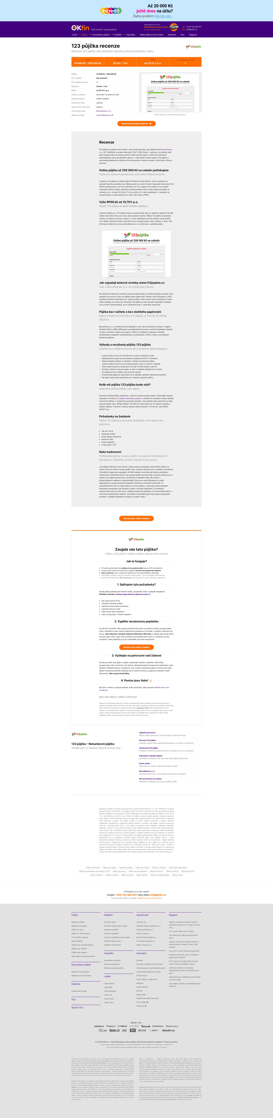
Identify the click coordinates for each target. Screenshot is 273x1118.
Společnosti (142, 915)
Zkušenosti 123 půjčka (148, 748)
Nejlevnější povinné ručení (151, 35)
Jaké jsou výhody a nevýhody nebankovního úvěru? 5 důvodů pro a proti (184, 970)
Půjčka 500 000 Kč (93, 868)
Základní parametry (147, 733)
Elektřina (172, 35)
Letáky (107, 976)
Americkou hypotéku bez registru (187, 1097)
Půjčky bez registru (109, 868)
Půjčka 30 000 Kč (96, 875)
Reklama (139, 983)
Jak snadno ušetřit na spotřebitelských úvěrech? (184, 985)
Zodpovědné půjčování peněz (148, 972)
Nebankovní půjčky (126, 868)
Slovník (139, 991)
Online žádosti (142, 987)
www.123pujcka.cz (103, 115)
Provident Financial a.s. (145, 941)
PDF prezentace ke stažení (150, 779)
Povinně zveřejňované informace (149, 964)
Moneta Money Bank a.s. (146, 937)
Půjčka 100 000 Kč (156, 871)
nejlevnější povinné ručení (182, 1063)
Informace (141, 953)
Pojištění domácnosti (112, 945)
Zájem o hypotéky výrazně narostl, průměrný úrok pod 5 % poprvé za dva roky (184, 925)
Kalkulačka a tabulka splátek (150, 756)
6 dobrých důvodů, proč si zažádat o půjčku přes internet (184, 956)
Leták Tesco (109, 1002)
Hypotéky (130, 35)
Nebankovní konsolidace (81, 976)
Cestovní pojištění (111, 933)
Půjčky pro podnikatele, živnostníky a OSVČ (94, 871)
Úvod (74, 35)
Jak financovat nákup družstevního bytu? (183, 936)
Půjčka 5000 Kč (142, 875)
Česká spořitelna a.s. (144, 930)
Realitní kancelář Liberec (146, 998)
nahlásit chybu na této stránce (149, 898)
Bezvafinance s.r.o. (103, 111)
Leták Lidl (108, 995)
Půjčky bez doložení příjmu (160, 875)
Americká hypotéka (112, 964)
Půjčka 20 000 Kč (112, 875)
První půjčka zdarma (79, 937)
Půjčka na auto (177, 875)
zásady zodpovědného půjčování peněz (132, 594)
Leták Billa (108, 987)
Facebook (140, 1006)
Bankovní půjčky (78, 922)
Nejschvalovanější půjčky (178, 868)
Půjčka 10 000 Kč (127, 875)
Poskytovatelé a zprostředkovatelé (150, 968)
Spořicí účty (77, 1007)
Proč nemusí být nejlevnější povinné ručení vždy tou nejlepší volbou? (183, 962)
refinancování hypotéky (169, 1099)
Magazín (193, 35)
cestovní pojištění (169, 1077)
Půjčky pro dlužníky (159, 868)
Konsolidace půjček (101, 35)
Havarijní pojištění (111, 930)
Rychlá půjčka (77, 941)
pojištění (73, 1087)
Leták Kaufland (110, 991)
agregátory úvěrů (143, 708)
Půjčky (85, 35)
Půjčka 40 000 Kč (188, 871)
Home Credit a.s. (143, 933)
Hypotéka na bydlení (112, 960)
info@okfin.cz (191, 29)
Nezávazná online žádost (136, 518)
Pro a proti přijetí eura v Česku (181, 931)
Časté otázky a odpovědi (146, 979)
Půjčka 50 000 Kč (172, 871)
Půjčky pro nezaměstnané (138, 871)
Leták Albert (109, 983)
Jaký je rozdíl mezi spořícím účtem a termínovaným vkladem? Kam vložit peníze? (184, 944)
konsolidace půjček (100, 1063)
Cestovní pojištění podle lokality (117, 937)
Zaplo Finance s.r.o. (144, 945)
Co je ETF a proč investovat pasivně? (184, 951)
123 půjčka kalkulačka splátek (128, 398)
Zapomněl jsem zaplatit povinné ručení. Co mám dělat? (185, 978)
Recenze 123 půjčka (147, 740)
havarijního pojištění (151, 1067)
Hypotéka (142, 1087)
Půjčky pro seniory (119, 871)
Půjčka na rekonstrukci (80, 933)
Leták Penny (109, 999)
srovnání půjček (105, 1061)
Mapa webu (141, 994)
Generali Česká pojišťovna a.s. (148, 926)
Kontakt (139, 960)
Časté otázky (144, 763)
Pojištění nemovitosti (112, 941)
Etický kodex (141, 976)
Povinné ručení (110, 922)
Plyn (182, 35)
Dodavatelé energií (79, 991)
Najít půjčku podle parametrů (83, 956)
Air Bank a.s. (141, 922)
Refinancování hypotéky (113, 968)
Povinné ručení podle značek (115, 926)
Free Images (141, 1002)
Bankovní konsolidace (80, 972)
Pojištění (118, 35)
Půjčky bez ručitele (142, 868)
